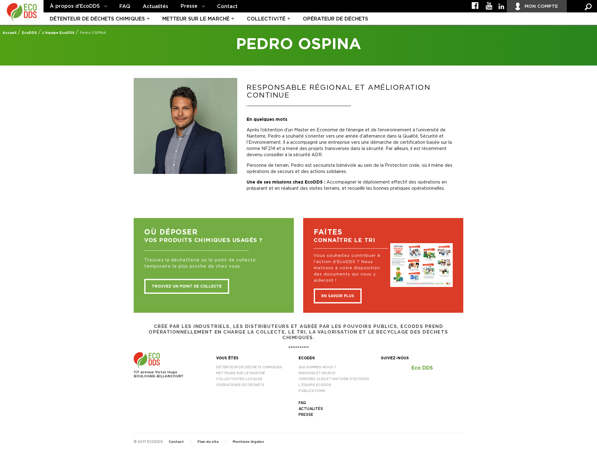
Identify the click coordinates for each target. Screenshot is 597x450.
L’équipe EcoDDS (58, 32)
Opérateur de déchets (335, 18)
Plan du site (208, 441)
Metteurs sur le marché (240, 373)
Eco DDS (422, 368)
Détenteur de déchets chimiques (97, 18)
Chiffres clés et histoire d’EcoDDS (333, 379)
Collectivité (266, 18)
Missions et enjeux (317, 373)
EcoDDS (29, 32)
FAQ (124, 6)
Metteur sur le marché (195, 18)
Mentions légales (248, 441)
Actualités (155, 6)
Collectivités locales (239, 379)
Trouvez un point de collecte (187, 286)
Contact (227, 6)
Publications (311, 391)
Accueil (9, 32)
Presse (189, 6)
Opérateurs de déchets (240, 385)
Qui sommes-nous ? (317, 367)
